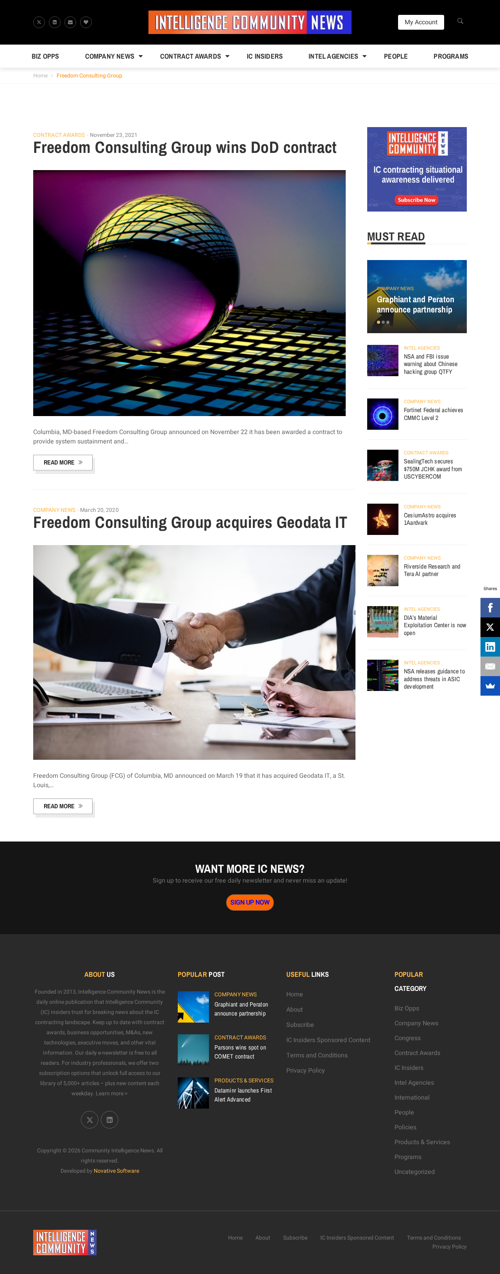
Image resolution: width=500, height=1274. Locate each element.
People (396, 56)
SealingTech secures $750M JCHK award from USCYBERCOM (433, 469)
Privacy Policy (305, 1070)
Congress (408, 1038)
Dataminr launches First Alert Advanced (243, 1094)
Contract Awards (190, 56)
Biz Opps (45, 56)
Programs (451, 56)
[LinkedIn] (490, 647)
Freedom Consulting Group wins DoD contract (185, 147)
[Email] (490, 666)
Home (40, 76)
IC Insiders (265, 56)
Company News (109, 56)
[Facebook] (490, 607)
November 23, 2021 (114, 135)
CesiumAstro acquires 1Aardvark (430, 519)
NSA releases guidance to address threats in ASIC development (434, 679)
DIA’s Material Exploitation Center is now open (435, 625)
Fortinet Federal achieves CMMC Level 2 (433, 414)
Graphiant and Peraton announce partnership (415, 304)
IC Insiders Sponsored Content (328, 1040)
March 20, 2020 (99, 510)
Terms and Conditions (317, 1055)
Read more (59, 462)
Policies (405, 1127)
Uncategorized (415, 1172)
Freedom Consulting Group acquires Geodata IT (190, 522)
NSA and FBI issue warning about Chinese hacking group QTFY (430, 364)
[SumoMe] (490, 686)
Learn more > (112, 1093)
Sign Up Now (250, 902)
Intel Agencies (333, 56)
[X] (490, 627)
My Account (421, 22)
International (412, 1097)
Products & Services (243, 1081)
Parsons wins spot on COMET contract (240, 1051)
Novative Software (116, 1171)
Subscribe (300, 1025)
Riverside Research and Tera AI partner (432, 570)
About (294, 1009)
